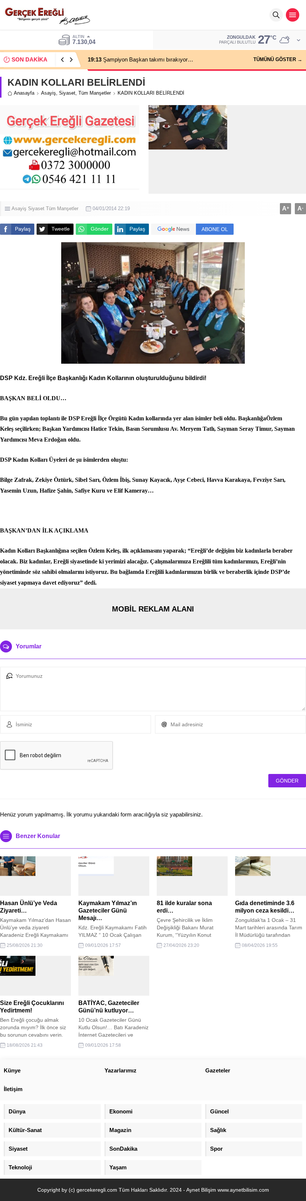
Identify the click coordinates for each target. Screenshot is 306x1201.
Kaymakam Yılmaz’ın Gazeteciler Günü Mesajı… (107, 910)
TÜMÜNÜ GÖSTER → (277, 59)
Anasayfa (24, 93)
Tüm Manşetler (94, 93)
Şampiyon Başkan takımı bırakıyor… (140, 59)
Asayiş (48, 93)
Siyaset (67, 93)
